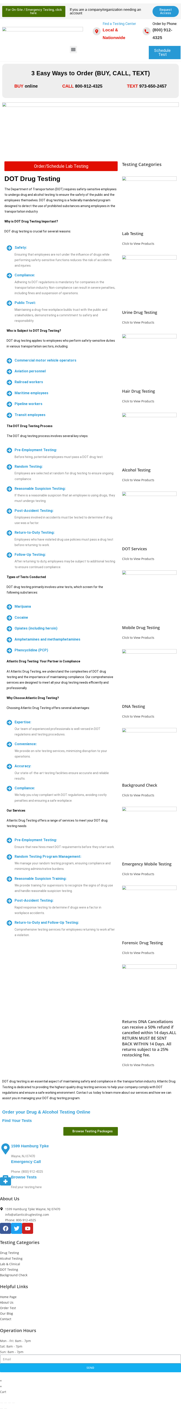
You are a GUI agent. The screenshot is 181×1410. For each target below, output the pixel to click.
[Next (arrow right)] (5, 1408)
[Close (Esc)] (13, 1402)
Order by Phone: (165, 24)
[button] (73, 49)
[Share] (9, 1402)
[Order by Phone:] (147, 31)
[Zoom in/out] (1, 1402)
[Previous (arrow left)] (1, 1408)
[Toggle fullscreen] (5, 1402)
